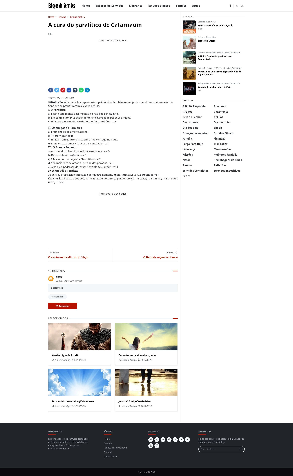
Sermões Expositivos (232, 68)
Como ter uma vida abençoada (137, 355)
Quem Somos (110, 456)
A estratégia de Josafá (65, 355)
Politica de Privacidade (115, 447)
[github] (156, 445)
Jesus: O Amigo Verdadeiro (135, 401)
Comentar (64, 305)
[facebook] (230, 6)
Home (107, 438)
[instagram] (150, 445)
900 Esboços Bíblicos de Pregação (215, 25)
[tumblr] (156, 439)
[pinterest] (169, 439)
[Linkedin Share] (69, 90)
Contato (108, 443)
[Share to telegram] (87, 90)
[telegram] (150, 439)
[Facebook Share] (50, 90)
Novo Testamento (232, 52)
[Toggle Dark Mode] (236, 5)
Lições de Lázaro (206, 40)
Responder (57, 296)
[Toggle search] (242, 6)
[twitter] (187, 439)
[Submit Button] (241, 449)
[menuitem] (86, 5)
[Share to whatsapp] (81, 90)
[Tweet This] (56, 90)
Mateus (220, 52)
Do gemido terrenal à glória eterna (73, 401)
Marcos (220, 83)
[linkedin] (163, 439)
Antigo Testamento (206, 68)
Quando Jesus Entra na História (214, 87)
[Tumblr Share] (75, 90)
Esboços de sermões (207, 21)
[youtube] (175, 439)
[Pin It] (62, 90)
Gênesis (219, 68)
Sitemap (108, 452)
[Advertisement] (113, 66)
